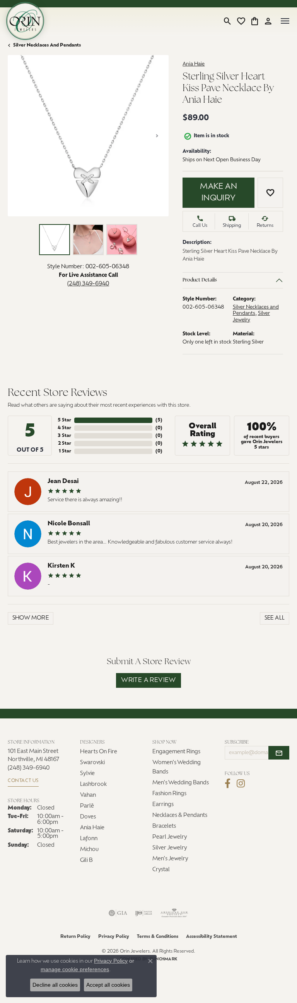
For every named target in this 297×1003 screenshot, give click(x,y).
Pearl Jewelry (169, 837)
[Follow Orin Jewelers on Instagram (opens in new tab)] (241, 783)
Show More (30, 618)
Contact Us (23, 781)
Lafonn (88, 839)
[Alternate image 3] (121, 239)
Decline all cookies (55, 985)
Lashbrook (93, 784)
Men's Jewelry (170, 859)
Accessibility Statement (211, 936)
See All (275, 618)
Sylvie (87, 774)
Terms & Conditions (157, 936)
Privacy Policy (113, 936)
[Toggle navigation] (285, 20)
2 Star (64, 443)
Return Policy (75, 936)
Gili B (86, 860)
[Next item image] (157, 135)
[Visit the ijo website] (143, 913)
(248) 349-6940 (88, 284)
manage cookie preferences (75, 969)
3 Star (64, 435)
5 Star (64, 420)
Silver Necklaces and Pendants (47, 45)
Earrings (163, 805)
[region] (88, 135)
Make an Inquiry (218, 192)
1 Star (65, 451)
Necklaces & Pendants (179, 815)
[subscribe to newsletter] (278, 753)
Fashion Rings (169, 794)
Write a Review (148, 680)
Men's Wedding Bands (180, 783)
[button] (227, 21)
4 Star (64, 428)
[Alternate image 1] (54, 239)
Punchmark (163, 959)
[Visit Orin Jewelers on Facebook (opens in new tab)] (227, 783)
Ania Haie (194, 64)
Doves (88, 817)
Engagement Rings (176, 752)
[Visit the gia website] (118, 913)
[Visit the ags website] (174, 913)
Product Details (200, 280)
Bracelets (164, 826)
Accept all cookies (108, 985)
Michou (89, 850)
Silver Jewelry (169, 848)
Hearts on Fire (98, 752)
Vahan (88, 795)
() (158, 420)
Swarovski (92, 763)
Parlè (87, 806)
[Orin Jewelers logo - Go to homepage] (25, 20)
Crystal (161, 870)
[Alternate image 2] (88, 239)
